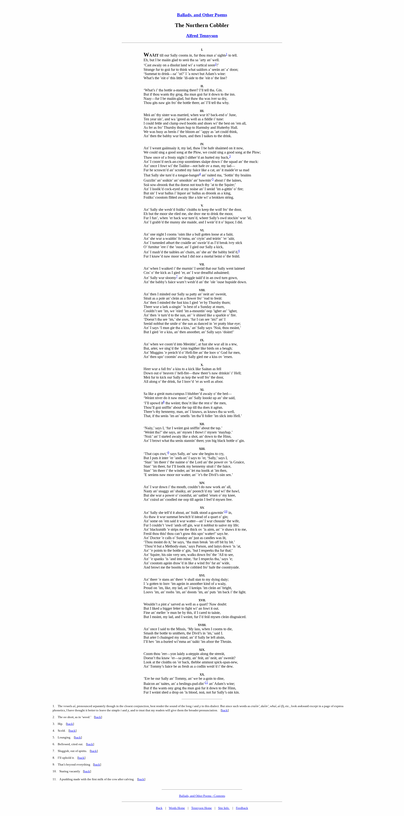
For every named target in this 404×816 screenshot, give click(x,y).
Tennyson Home (201, 808)
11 (206, 682)
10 (225, 511)
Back (159, 808)
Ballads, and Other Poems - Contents (202, 796)
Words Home (177, 808)
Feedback (242, 808)
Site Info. (224, 808)
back (225, 710)
